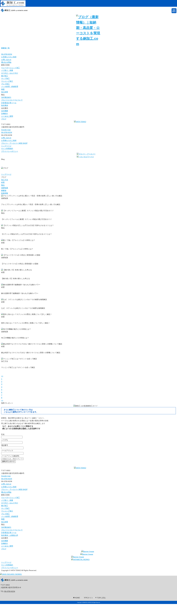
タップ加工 (5, 78)
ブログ (3, 119)
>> (2, 400)
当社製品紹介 (6, 97)
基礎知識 (4, 188)
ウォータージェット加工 (10, 68)
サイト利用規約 (7, 148)
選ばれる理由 (6, 62)
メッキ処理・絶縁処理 (9, 86)
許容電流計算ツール (8, 103)
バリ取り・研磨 (7, 70)
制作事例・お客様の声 (9, 535)
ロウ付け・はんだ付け (9, 73)
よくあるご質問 (7, 116)
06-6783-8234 (9, 591)
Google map (6, 130)
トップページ (6, 146)
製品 (3, 185)
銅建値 (3, 190)
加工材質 (4, 92)
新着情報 (4, 193)
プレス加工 (5, 84)
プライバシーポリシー (9, 151)
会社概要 (4, 111)
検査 (3, 89)
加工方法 (4, 180)
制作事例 (4, 105)
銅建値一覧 (5, 48)
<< (2, 376)
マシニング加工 (7, 81)
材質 (3, 182)
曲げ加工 (4, 76)
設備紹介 (4, 113)
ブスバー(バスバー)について (12, 100)
